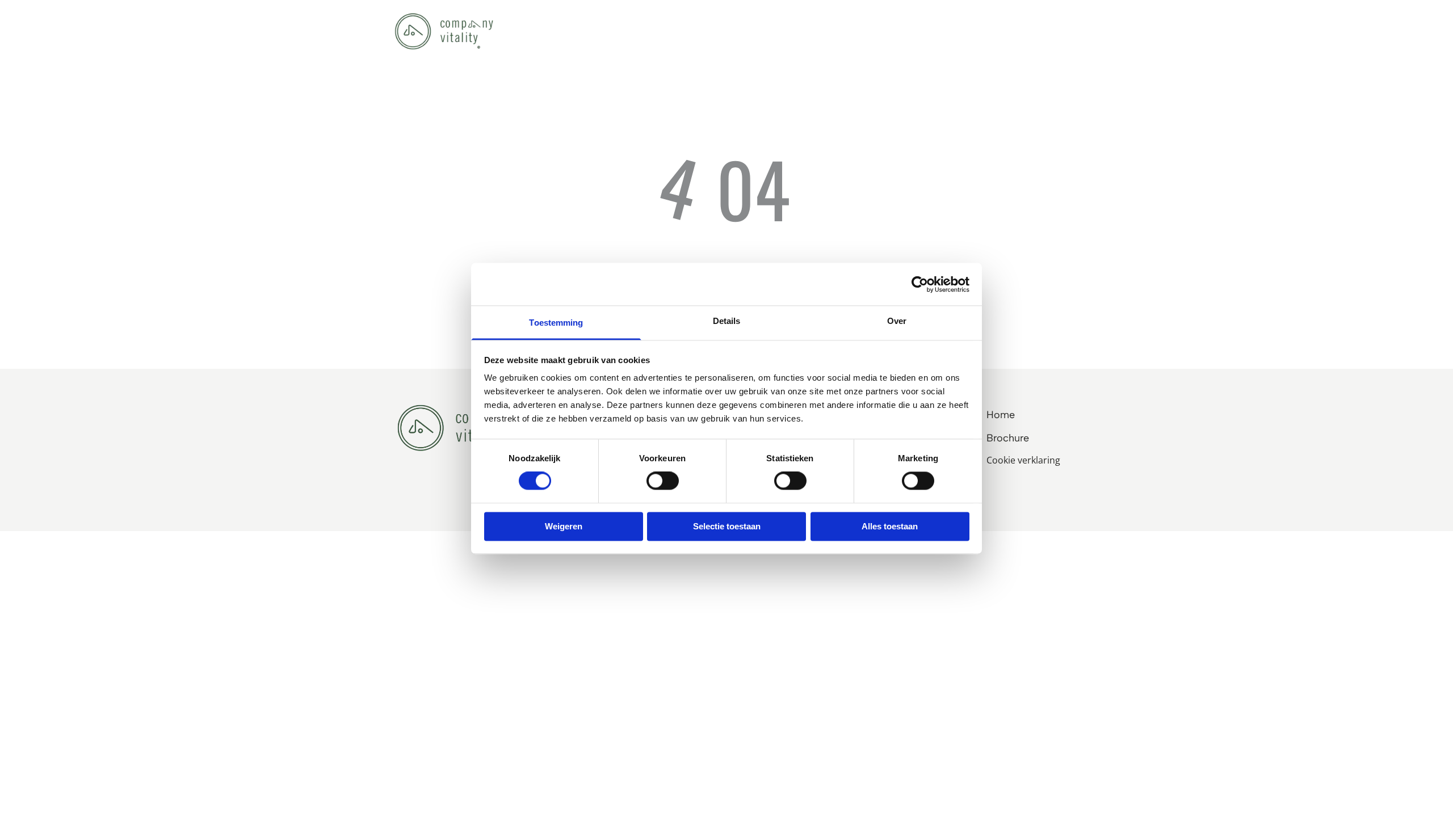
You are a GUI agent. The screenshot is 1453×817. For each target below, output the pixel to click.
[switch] (662, 481)
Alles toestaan (890, 526)
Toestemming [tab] (556, 322)
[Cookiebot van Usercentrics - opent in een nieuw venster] (919, 284)
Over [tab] (896, 321)
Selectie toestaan (727, 526)
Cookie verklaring (1023, 460)
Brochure (1007, 438)
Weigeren (563, 526)
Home (1000, 414)
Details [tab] (727, 321)
